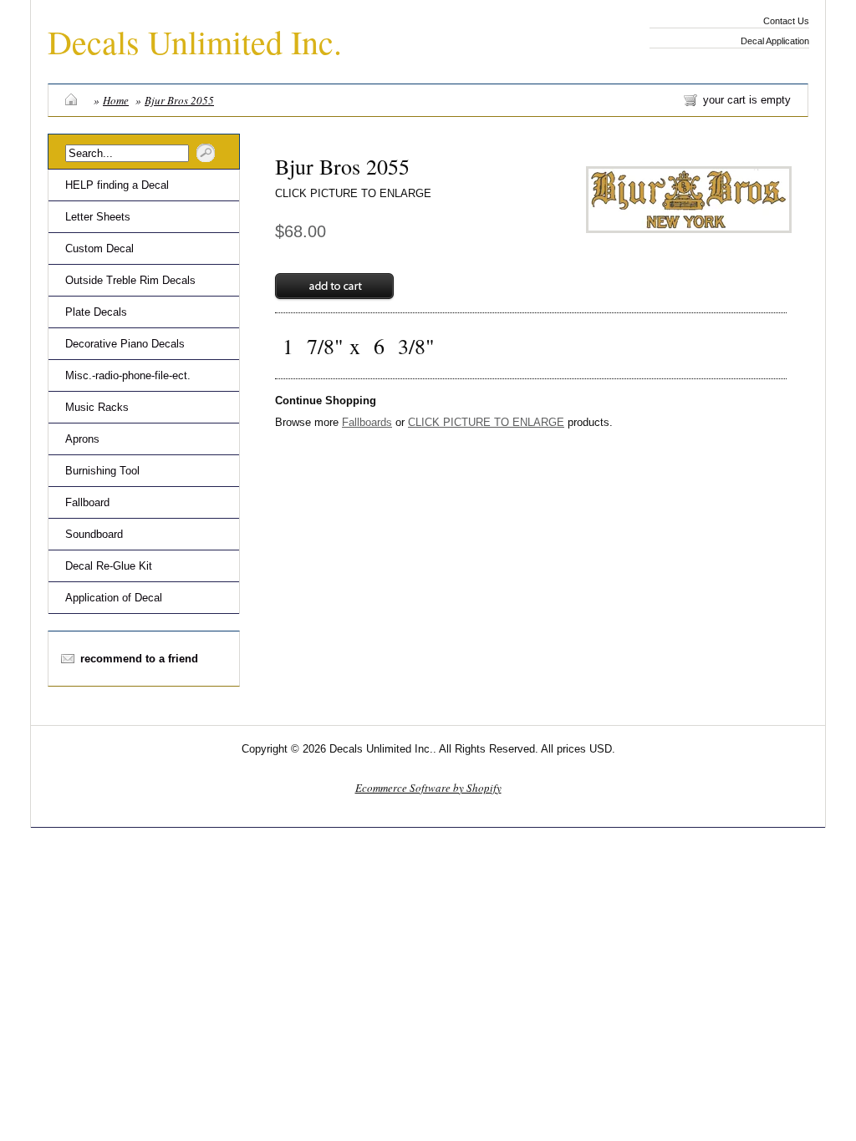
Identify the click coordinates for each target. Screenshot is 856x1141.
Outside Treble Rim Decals (130, 280)
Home (116, 100)
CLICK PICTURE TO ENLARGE (353, 193)
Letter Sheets (97, 216)
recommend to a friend (139, 658)
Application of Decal (113, 597)
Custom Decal (99, 248)
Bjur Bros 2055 (179, 100)
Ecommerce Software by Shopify (428, 787)
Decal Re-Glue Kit (108, 566)
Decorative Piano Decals (125, 343)
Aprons (82, 439)
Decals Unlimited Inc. (195, 41)
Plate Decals (96, 312)
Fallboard (87, 502)
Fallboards (367, 422)
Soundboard (94, 534)
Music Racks (97, 407)
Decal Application (775, 41)
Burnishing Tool (102, 470)
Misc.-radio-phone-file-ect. (128, 375)
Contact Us (786, 21)
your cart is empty (747, 100)
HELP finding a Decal (117, 185)
